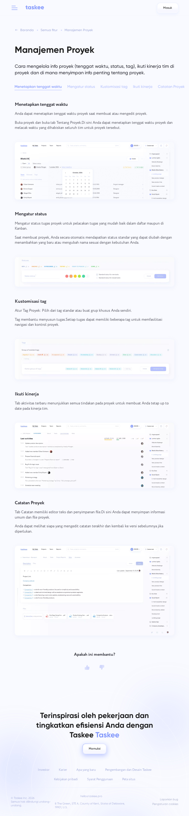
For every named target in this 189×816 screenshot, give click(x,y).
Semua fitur (49, 30)
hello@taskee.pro (91, 796)
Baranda (27, 30)
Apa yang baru (86, 770)
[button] (14, 8)
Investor (44, 770)
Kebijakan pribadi (66, 779)
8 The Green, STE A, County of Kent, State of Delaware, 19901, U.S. (90, 805)
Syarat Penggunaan (100, 779)
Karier (63, 770)
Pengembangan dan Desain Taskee (128, 770)
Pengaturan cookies (165, 804)
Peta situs (128, 779)
